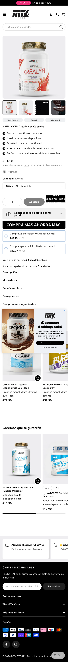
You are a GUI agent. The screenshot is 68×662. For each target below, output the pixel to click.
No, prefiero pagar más (50, 347)
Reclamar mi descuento (50, 343)
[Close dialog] (65, 310)
